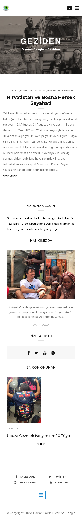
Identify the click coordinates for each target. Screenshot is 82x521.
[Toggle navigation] (76, 8)
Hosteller (54, 91)
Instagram (27, 482)
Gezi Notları (37, 91)
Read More (10, 176)
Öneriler (67, 91)
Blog (23, 91)
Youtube (61, 482)
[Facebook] (28, 353)
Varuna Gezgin (65, 513)
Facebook (27, 477)
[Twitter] (36, 353)
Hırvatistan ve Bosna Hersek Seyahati (41, 100)
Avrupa (13, 91)
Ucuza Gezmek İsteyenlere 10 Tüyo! (39, 436)
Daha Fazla (41, 324)
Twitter (60, 477)
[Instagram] (53, 353)
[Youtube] (44, 353)
